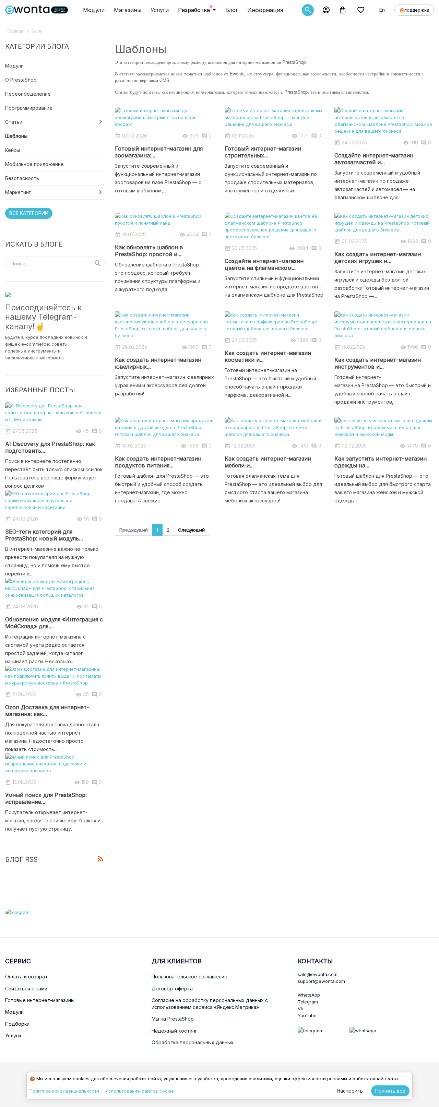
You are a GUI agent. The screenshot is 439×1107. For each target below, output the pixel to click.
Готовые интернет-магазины (39, 1000)
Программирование (28, 108)
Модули (94, 10)
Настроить (350, 1091)
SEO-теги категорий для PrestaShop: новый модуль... (44, 535)
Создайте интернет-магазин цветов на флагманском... (264, 264)
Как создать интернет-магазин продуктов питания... (158, 462)
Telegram (308, 1001)
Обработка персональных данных (193, 1042)
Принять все (390, 1091)
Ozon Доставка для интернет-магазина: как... (47, 710)
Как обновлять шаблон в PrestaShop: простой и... (149, 251)
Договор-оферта (172, 988)
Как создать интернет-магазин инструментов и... (377, 363)
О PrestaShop (21, 80)
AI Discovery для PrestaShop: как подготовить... (50, 447)
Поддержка (414, 10)
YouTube (307, 1015)
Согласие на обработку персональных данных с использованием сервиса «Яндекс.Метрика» (210, 1003)
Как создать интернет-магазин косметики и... (268, 356)
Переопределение (28, 94)
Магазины (127, 10)
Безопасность (22, 178)
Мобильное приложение (34, 164)
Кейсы (12, 150)
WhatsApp (309, 995)
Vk (300, 1008)
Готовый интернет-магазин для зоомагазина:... (159, 152)
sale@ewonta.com (317, 974)
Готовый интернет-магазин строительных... (263, 152)
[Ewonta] (36, 10)
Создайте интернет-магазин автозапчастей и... (373, 159)
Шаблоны (16, 136)
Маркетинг (18, 192)
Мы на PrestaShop (173, 1019)
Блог (231, 10)
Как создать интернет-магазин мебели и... (268, 462)
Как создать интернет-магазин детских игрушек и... (377, 257)
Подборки (17, 1024)
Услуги (160, 10)
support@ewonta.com (321, 981)
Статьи (13, 122)
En (382, 10)
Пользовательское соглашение (189, 976)
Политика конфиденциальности (64, 1091)
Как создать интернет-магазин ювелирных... (158, 363)
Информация (265, 10)
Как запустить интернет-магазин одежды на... (380, 462)
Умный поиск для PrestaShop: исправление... (46, 798)
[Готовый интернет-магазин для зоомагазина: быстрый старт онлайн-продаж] (164, 117)
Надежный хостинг (174, 1031)
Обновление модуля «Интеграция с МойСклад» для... (54, 623)
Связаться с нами (26, 988)
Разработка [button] (195, 10)
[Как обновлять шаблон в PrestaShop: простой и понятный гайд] (164, 219)
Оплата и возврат (26, 976)
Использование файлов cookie (139, 1091)
